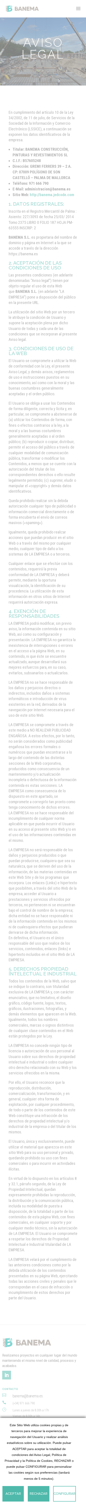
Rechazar (38, 1494)
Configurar (64, 1494)
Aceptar (13, 1494)
